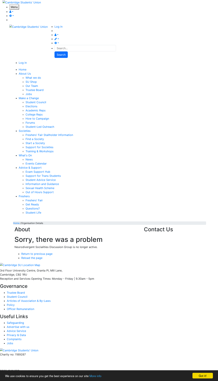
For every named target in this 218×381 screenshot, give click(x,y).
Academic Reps (35, 110)
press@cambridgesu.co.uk (17, 362)
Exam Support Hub (38, 171)
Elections (31, 106)
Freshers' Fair (34, 200)
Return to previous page (36, 253)
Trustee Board (35, 90)
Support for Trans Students (43, 175)
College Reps (34, 114)
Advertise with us (11, 366)
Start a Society (35, 143)
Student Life (33, 212)
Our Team (32, 86)
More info (95, 376)
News (29, 159)
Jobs (29, 94)
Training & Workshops (39, 151)
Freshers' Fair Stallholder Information (49, 135)
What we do (33, 77)
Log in (58, 26)
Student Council (36, 102)
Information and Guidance (42, 184)
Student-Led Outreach (40, 126)
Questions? (33, 208)
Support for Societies (39, 147)
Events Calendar (36, 163)
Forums (30, 122)
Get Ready (32, 204)
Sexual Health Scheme (40, 188)
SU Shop (31, 81)
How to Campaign (37, 118)
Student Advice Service (41, 180)
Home (16, 223)
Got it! (203, 376)
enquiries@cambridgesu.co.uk (19, 358)
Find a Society (35, 139)
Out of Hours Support (40, 192)
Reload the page (31, 258)
